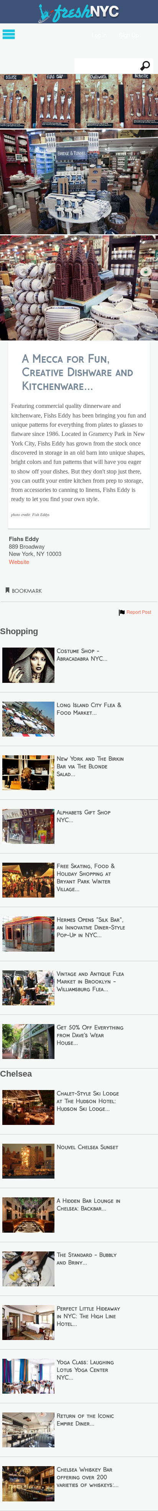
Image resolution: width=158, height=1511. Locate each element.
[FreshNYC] (79, 21)
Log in (99, 34)
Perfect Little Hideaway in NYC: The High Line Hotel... (88, 1316)
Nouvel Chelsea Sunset (87, 1147)
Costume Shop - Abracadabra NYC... (82, 655)
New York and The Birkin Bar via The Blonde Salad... (90, 766)
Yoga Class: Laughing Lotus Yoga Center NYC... (85, 1370)
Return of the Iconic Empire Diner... (85, 1420)
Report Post (134, 611)
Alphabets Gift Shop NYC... (83, 816)
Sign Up (129, 34)
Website (19, 561)
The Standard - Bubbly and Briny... (87, 1259)
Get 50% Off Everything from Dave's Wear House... (90, 1035)
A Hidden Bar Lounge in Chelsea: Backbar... (88, 1205)
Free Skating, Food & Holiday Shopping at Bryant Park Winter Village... (86, 878)
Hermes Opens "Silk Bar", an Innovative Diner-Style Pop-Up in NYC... (91, 927)
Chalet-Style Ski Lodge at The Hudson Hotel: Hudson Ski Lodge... (88, 1101)
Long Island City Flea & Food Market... (89, 709)
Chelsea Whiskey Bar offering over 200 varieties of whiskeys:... (87, 1477)
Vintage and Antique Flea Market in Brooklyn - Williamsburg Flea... (90, 982)
